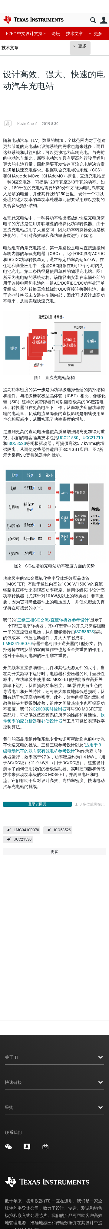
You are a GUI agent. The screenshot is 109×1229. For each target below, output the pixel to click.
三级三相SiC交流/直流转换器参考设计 (53, 620)
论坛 (55, 33)
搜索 (93, 20)
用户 (103, 20)
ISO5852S (16, 443)
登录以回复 (37, 804)
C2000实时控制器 (49, 709)
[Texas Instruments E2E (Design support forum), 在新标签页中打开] (27, 1149)
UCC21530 (68, 437)
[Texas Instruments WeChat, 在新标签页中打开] (8, 1149)
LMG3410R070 (17, 643)
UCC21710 (93, 437)
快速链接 (13, 1082)
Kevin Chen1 (27, 124)
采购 (9, 1107)
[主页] (33, 20)
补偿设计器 (51, 721)
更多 (98, 33)
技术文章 (74, 33)
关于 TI (11, 1057)
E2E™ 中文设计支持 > (25, 33)
